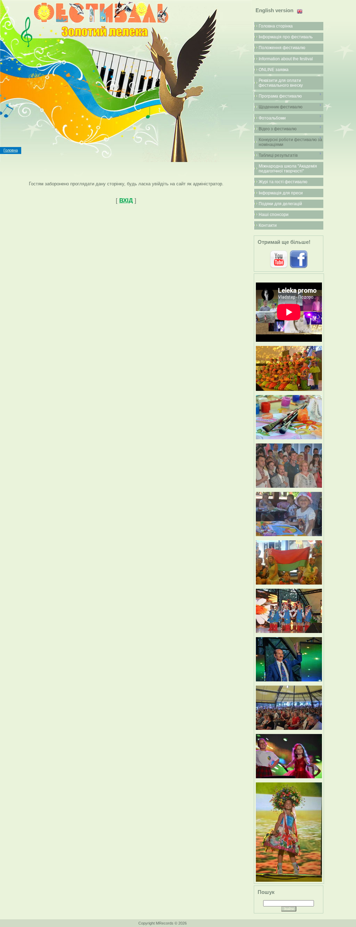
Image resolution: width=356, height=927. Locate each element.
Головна (10, 150)
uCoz (213, 923)
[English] (299, 11)
